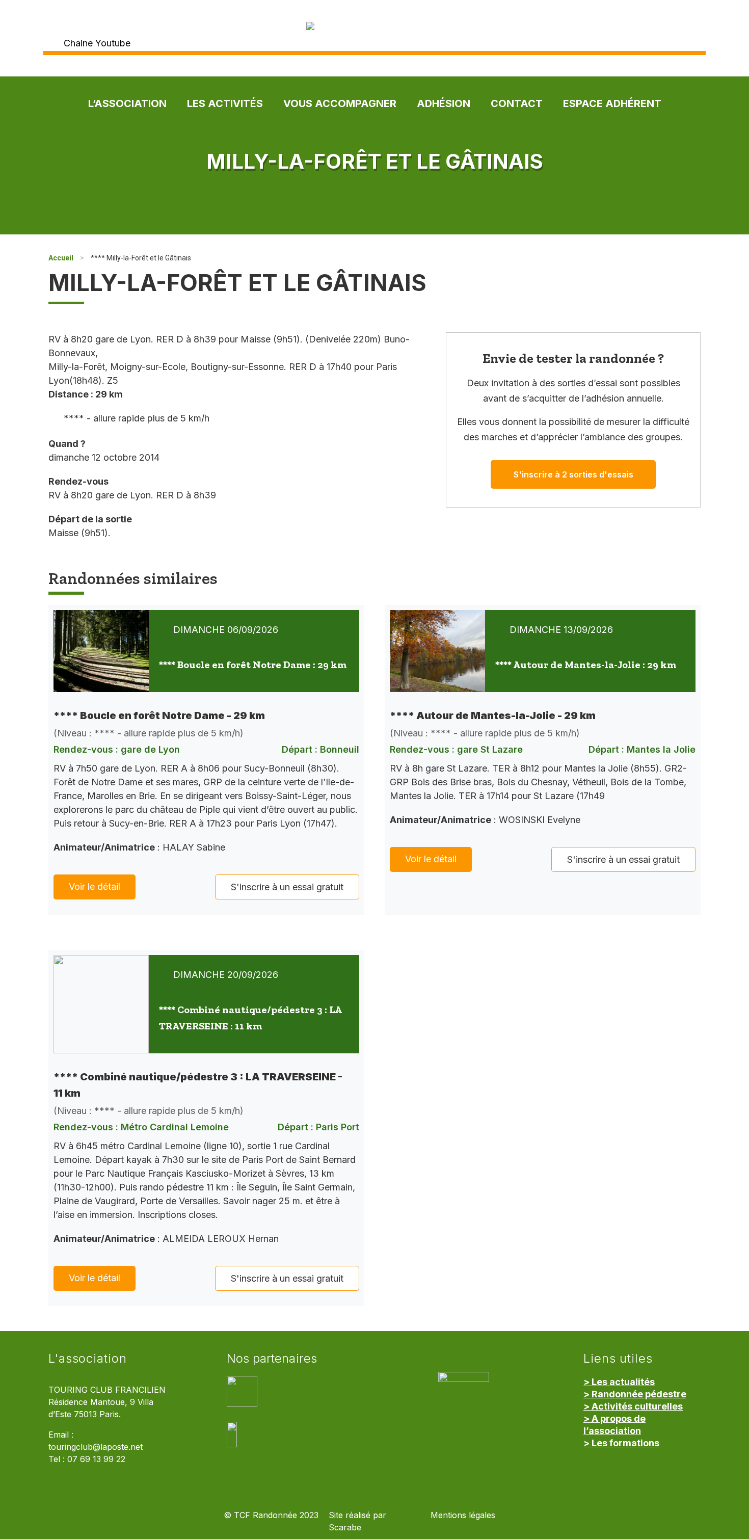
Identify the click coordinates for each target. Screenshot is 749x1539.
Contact (517, 103)
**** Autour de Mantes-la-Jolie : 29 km (585, 664)
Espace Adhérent (612, 103)
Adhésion (443, 103)
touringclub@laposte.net (95, 1447)
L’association (127, 103)
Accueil (60, 258)
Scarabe (345, 1527)
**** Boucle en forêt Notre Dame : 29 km (252, 664)
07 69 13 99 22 (96, 1459)
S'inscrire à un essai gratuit (287, 887)
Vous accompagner (339, 103)
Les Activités (225, 103)
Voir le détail (94, 886)
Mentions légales (463, 1515)
